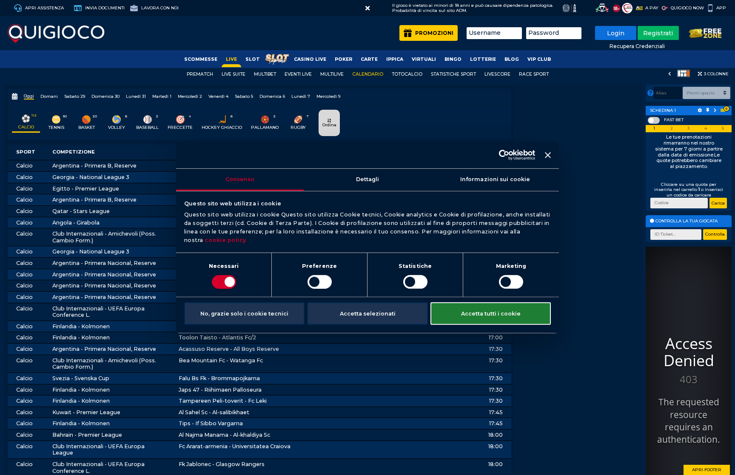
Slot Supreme (277, 59)
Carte (369, 59)
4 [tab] (705, 128)
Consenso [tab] (240, 179)
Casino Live (310, 59)
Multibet (265, 74)
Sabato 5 (244, 96)
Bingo (453, 59)
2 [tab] (671, 128)
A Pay (651, 8)
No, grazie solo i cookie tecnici (244, 313)
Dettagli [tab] (367, 179)
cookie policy (225, 240)
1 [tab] (654, 128)
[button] (367, 8)
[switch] (320, 282)
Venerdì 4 (218, 96)
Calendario (367, 74)
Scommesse (200, 59)
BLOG (511, 59)
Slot (252, 59)
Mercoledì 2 (190, 96)
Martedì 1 (161, 96)
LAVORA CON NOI (159, 8)
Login (615, 33)
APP (721, 8)
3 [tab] (688, 128)
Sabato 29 (74, 96)
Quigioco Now (687, 8)
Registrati (658, 33)
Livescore (497, 74)
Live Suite (233, 74)
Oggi (29, 96)
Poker (343, 59)
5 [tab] (723, 128)
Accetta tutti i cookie (491, 313)
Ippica (394, 59)
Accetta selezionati (368, 313)
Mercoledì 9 (328, 96)
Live (231, 59)
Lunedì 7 (300, 96)
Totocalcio (407, 74)
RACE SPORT (534, 74)
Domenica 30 (105, 96)
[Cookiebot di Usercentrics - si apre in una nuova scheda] (498, 155)
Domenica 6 (272, 96)
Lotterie (483, 59)
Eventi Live (298, 74)
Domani (49, 96)
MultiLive (332, 74)
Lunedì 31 (136, 96)
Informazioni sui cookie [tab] (495, 179)
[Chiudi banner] (548, 155)
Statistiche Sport (453, 74)
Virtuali (424, 59)
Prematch (200, 74)
